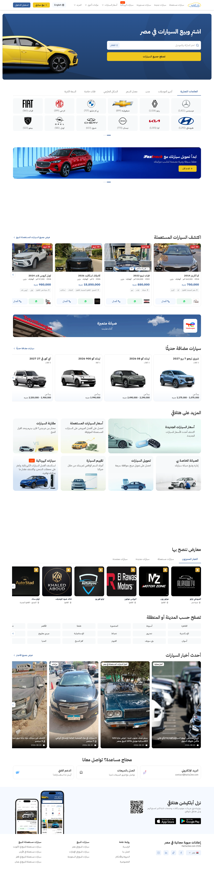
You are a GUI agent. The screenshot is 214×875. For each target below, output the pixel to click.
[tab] (189, 92)
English (57, 5)
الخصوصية (125, 861)
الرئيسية (126, 846)
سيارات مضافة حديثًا (25, 348)
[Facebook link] (181, 852)
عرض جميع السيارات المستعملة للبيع (33, 237)
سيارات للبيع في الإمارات (79, 851)
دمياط (144, 290)
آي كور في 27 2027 (40, 358)
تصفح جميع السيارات (154, 56)
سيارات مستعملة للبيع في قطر (28, 856)
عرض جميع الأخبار (24, 655)
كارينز (172, 290)
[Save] (157, 247)
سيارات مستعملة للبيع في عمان (28, 861)
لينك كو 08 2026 (139, 358)
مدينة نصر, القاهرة (41, 290)
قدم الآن (186, 168)
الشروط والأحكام (122, 856)
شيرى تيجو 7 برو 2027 (186, 358)
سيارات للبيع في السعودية (78, 856)
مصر (193, 852)
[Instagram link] (158, 852)
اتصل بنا (126, 851)
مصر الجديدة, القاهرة (188, 290)
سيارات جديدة (160, 5)
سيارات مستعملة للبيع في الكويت (27, 846)
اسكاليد (62, 290)
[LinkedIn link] (166, 852)
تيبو (132, 290)
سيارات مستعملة (176, 5)
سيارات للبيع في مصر (80, 846)
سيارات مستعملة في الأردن (30, 851)
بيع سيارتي (39, 5)
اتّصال (164, 301)
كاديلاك (70, 290)
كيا (178, 290)
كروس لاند (24, 290)
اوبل (32, 290)
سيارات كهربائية (126, 5)
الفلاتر (113, 45)
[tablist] (107, 92)
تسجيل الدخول (22, 5)
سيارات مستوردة (144, 5)
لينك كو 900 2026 (89, 358)
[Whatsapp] (184, 301)
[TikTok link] (173, 852)
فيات (137, 290)
